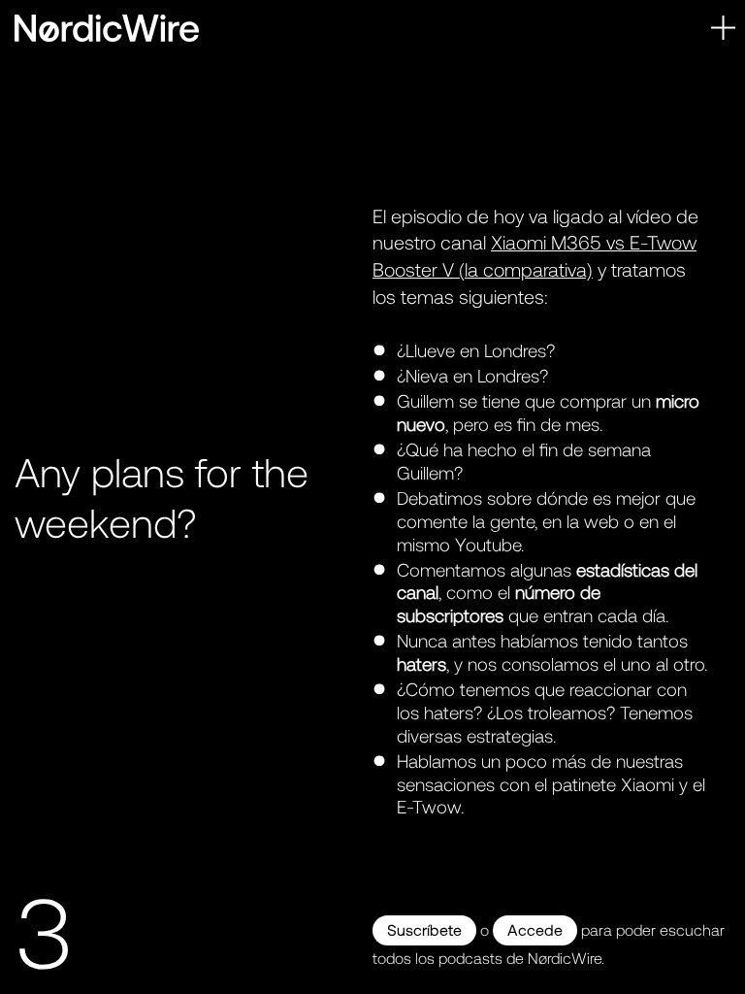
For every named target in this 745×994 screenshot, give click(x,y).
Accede (535, 929)
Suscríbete (424, 929)
